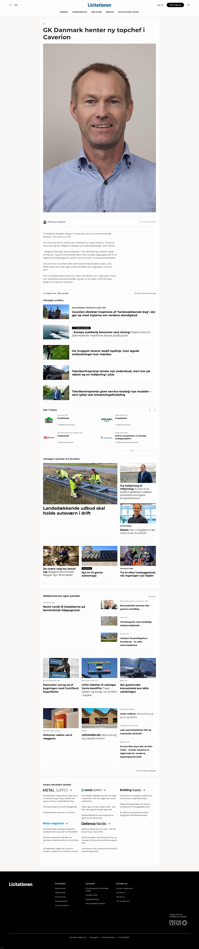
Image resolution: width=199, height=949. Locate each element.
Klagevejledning (92, 899)
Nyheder (64, 12)
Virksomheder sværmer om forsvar (59, 812)
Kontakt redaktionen (124, 888)
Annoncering (60, 897)
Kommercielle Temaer (128, 12)
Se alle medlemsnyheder (146, 771)
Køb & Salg (96, 12)
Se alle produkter (62, 905)
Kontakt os (120, 893)
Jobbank (110, 12)
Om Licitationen (122, 901)
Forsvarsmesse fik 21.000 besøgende (60, 807)
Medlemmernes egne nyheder (61, 596)
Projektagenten (79, 12)
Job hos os (120, 897)
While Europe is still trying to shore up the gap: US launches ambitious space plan (99, 840)
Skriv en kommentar (146, 293)
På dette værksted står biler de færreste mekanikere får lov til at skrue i (61, 840)
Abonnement (60, 888)
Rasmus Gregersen (58, 222)
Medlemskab (60, 893)
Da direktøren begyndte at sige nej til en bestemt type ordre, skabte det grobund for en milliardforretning (60, 798)
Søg (16, 5)
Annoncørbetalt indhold (95, 904)
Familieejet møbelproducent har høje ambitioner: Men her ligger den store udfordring (99, 798)
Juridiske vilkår (92, 895)
